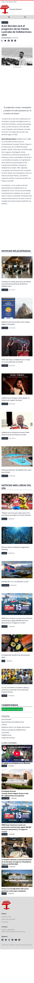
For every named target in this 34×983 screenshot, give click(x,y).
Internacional (5, 585)
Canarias (4, 766)
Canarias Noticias (6, 38)
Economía (4, 626)
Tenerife (4, 893)
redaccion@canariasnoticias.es (15, 931)
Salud (3, 661)
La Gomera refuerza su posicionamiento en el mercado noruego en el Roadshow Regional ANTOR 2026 (17, 862)
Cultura (4, 725)
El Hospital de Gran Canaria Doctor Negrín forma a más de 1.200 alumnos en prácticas (15, 793)
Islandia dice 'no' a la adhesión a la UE (15, 582)
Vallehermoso (6, 735)
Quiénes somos (6, 917)
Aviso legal (5, 922)
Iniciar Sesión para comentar (12, 709)
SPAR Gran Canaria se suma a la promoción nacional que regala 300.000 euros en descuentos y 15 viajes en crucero (17, 620)
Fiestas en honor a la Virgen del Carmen (16, 727)
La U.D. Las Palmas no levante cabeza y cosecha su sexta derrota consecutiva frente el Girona (15, 690)
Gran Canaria (5, 798)
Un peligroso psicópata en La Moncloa (16, 763)
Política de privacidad (8, 919)
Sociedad (4, 553)
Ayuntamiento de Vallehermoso (13, 722)
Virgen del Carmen (8, 738)
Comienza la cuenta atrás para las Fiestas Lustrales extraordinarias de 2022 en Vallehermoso (16, 284)
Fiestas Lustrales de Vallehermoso (14, 730)
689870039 (11, 930)
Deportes (4, 519)
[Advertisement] (17, 87)
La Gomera (5, 22)
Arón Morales (6, 719)
